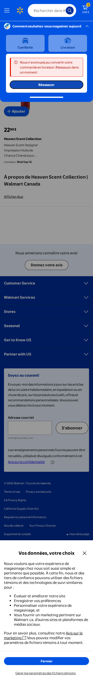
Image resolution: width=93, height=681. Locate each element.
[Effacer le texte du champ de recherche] (63, 10)
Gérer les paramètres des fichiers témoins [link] (45, 673)
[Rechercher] (70, 10)
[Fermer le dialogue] (84, 553)
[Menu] (8, 10)
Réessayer (46, 85)
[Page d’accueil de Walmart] (20, 10)
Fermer (47, 661)
